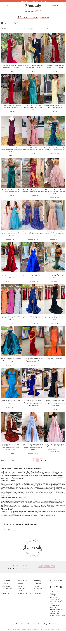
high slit (18, 502)
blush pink (37, 492)
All (1, 23)
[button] (52, 449)
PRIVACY (47, 629)
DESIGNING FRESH (55, 629)
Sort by (48, 28)
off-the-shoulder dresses (44, 485)
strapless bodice (51, 505)
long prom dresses (45, 502)
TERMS (42, 629)
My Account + (55, 5)
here (54, 515)
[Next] (45, 460)
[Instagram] (54, 587)
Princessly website (17, 512)
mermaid (19, 515)
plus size (14, 514)
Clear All (39, 10)
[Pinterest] (57, 587)
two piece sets (35, 488)
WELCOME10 (46, 566)
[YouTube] (61, 587)
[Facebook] (51, 587)
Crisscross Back (31, 11)
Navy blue (10, 493)
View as (25, 28)
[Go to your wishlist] (50, 5)
